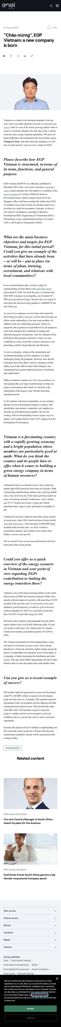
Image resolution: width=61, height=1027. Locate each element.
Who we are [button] (10, 911)
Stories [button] (7, 925)
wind (45, 123)
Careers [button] (8, 947)
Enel (6, 960)
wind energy (17, 523)
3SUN (34, 965)
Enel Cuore (9, 973)
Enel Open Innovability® (16, 965)
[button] (4, 56)
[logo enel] (8, 6)
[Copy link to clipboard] (32, 56)
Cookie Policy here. (40, 995)
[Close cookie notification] (57, 978)
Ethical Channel (26, 973)
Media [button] (7, 939)
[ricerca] (51, 6)
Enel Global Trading (21, 960)
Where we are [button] (11, 918)
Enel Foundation (40, 969)
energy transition (11, 194)
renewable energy (44, 288)
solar (6, 523)
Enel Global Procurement (16, 969)
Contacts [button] (8, 932)
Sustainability (13, 748)
